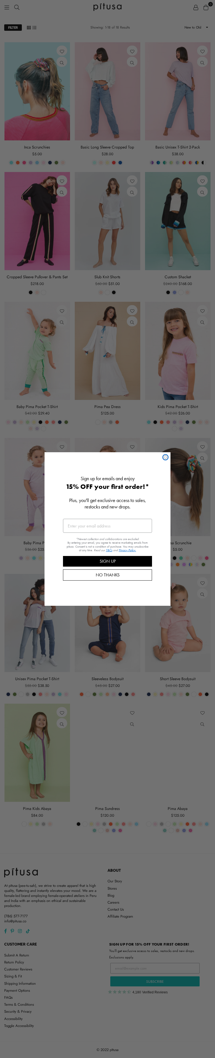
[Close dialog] (165, 457)
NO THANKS (108, 575)
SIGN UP (108, 561)
